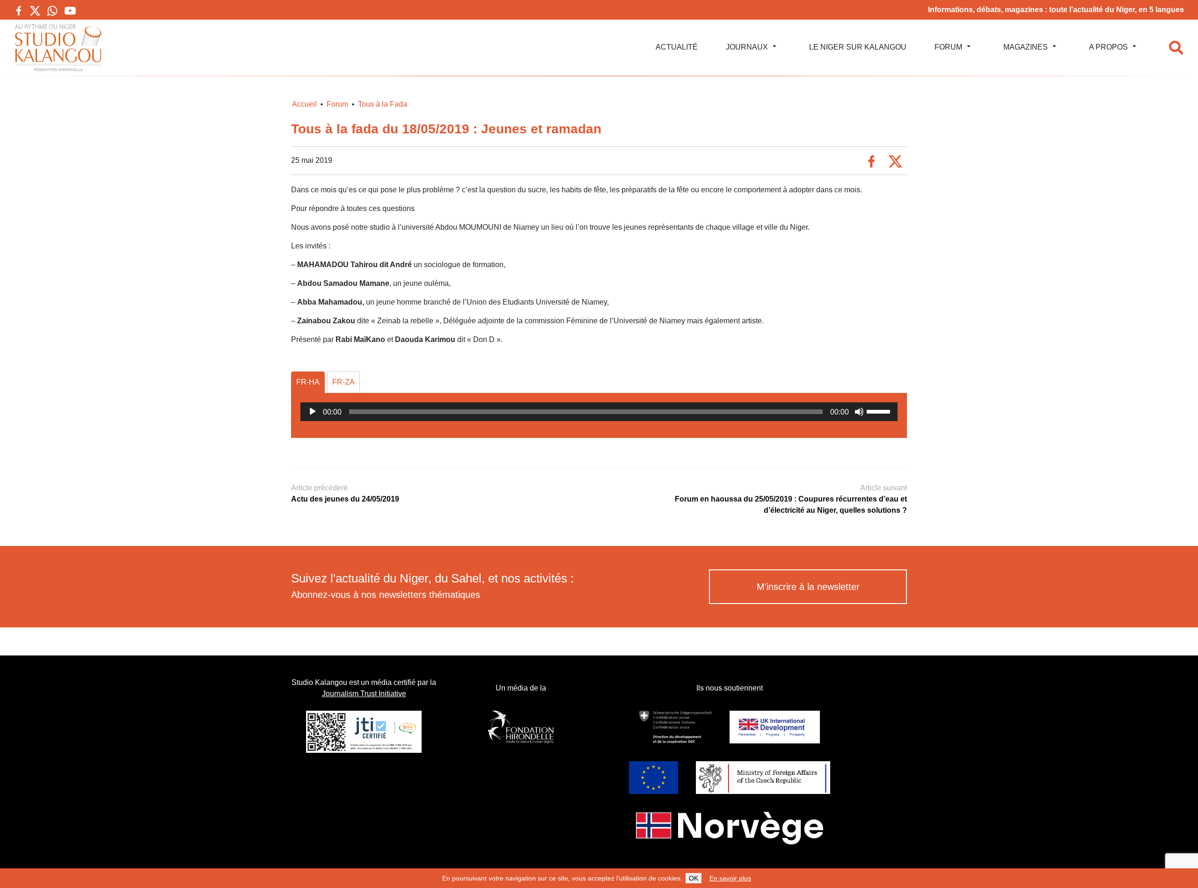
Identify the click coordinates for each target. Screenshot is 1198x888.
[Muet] (859, 411)
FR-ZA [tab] (343, 382)
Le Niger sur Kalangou (857, 47)
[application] (599, 411)
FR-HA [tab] (308, 382)
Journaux (747, 47)
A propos (1108, 47)
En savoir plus (730, 878)
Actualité (677, 47)
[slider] (880, 410)
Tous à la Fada (382, 104)
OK (693, 878)
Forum (948, 47)
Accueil (304, 104)
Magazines (1025, 47)
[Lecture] (312, 411)
